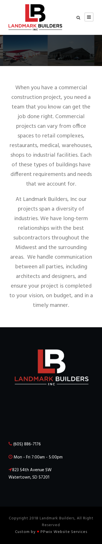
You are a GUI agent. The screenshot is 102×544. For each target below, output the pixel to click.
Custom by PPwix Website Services (51, 532)
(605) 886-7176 (27, 444)
